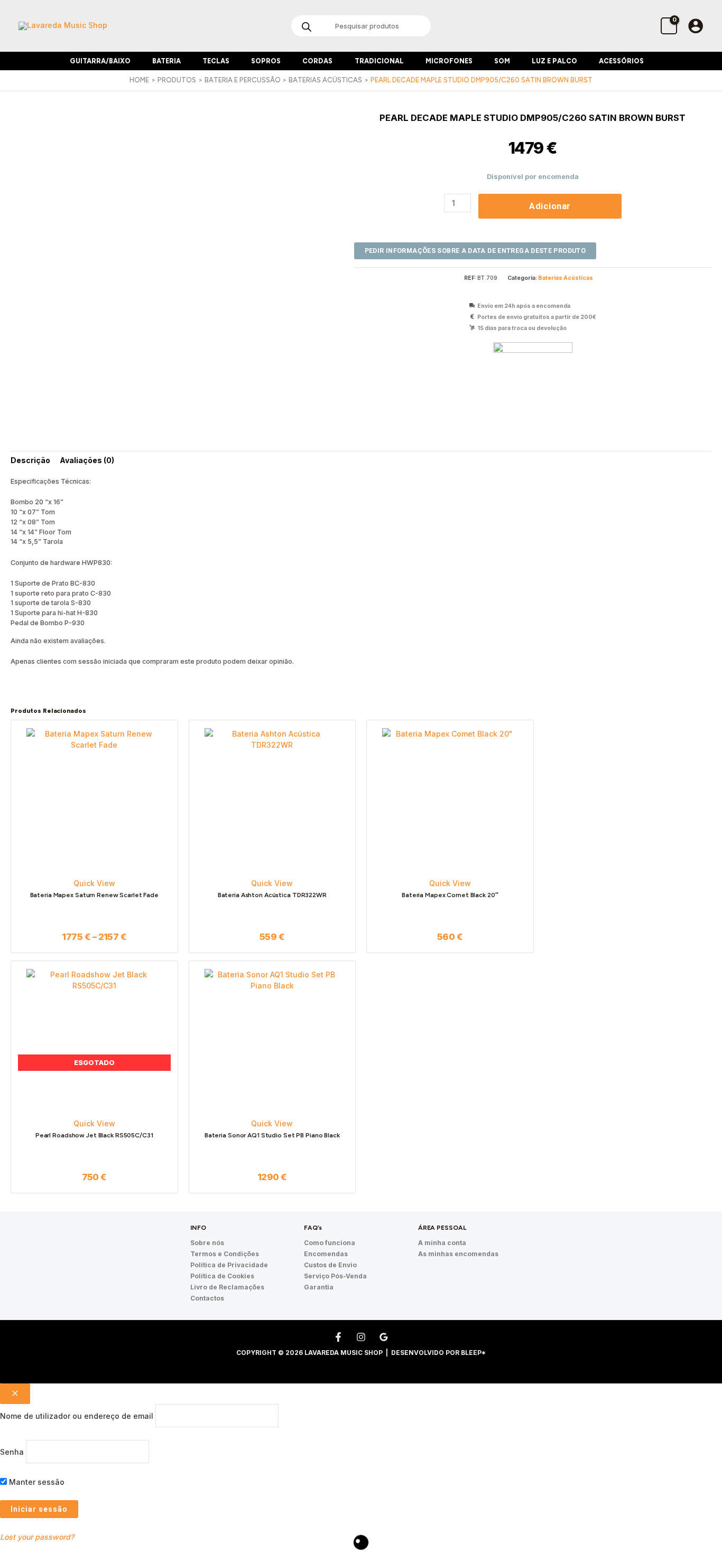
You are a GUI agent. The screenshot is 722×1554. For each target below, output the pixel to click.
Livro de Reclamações (227, 1287)
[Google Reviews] (383, 1337)
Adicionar (550, 206)
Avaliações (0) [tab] (87, 460)
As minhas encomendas (458, 1254)
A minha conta (442, 1243)
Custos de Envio (330, 1265)
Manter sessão (35, 1481)
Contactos (207, 1298)
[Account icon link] (696, 26)
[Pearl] (532, 381)
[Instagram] (361, 1337)
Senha (12, 1451)
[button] (135, 61)
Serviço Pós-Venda (335, 1276)
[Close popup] (15, 1393)
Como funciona (329, 1243)
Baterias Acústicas (565, 278)
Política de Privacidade (229, 1265)
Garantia (319, 1287)
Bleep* (473, 1353)
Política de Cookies (222, 1276)
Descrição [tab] (30, 460)
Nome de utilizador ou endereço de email (76, 1415)
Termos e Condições (224, 1254)
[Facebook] (338, 1337)
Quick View (94, 883)
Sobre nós (207, 1243)
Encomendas (326, 1254)
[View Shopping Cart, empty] (669, 25)
